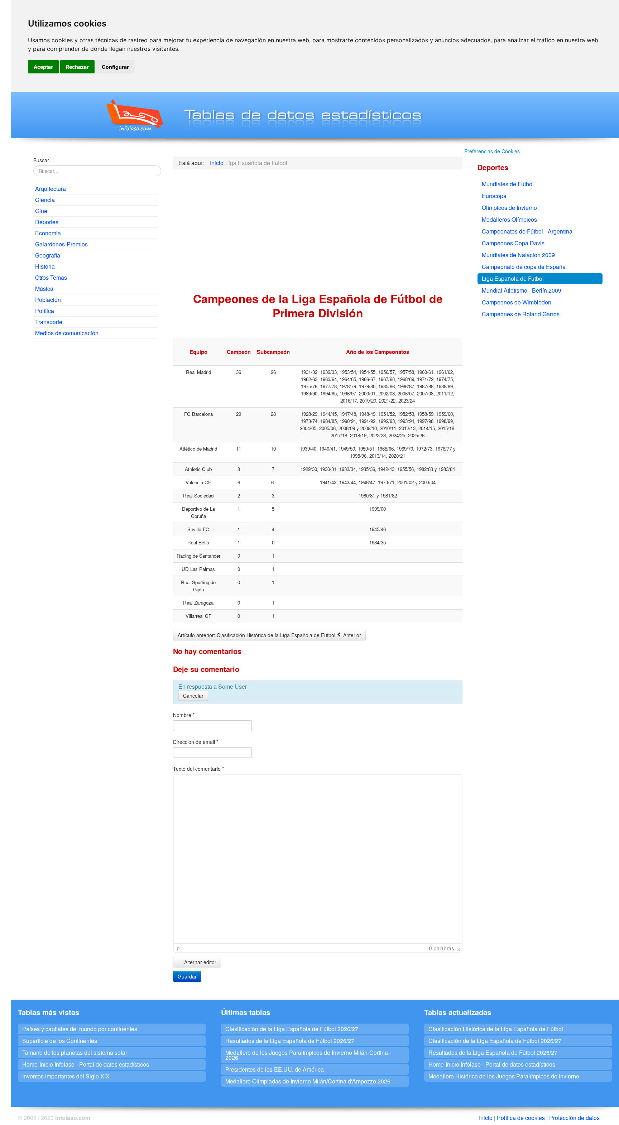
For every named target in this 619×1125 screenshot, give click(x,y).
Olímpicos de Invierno (509, 207)
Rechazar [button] (77, 67)
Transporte (48, 322)
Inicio (486, 1118)
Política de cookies (521, 1118)
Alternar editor (199, 962)
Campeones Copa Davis (513, 243)
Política (44, 311)
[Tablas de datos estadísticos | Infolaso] (134, 115)
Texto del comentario (198, 768)
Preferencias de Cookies (492, 151)
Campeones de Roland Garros (521, 314)
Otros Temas (51, 277)
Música (44, 288)
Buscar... (43, 160)
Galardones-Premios (61, 244)
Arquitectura (50, 188)
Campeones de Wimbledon (516, 302)
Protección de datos (574, 1118)
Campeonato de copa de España (524, 267)
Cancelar (193, 695)
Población (48, 299)
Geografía (47, 255)
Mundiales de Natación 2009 (518, 255)
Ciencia (45, 200)
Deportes (46, 222)
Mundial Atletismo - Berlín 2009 (521, 290)
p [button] (178, 948)
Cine (41, 211)
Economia (48, 233)
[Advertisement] (95, 396)
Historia (45, 266)
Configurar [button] (115, 67)
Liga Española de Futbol (513, 278)
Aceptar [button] (43, 67)
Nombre (184, 714)
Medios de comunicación (67, 333)
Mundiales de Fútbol (508, 184)
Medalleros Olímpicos (509, 219)
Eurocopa (494, 196)
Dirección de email (195, 741)
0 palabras (441, 948)
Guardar (187, 976)
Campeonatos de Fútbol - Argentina (527, 231)
